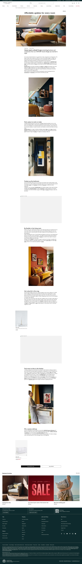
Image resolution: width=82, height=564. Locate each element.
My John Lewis (73, 0)
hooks (26, 303)
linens (25, 64)
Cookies (39, 544)
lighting (35, 131)
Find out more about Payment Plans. (7, 550)
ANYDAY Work (27, 129)
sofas (29, 67)
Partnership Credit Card (45, 521)
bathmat (35, 184)
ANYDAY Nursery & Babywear (49, 430)
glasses (25, 378)
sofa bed (41, 300)
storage (25, 130)
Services (23, 521)
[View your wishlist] (76, 3)
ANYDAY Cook (31, 379)
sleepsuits (27, 432)
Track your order (4, 535)
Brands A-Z (23, 532)
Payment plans (44, 519)
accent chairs (48, 240)
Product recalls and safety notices (19, 544)
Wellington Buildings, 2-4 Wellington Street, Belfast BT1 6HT (10, 549)
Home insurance (44, 525)
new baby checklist (40, 432)
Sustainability (43, 544)
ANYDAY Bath (37, 187)
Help (63, 0)
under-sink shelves (33, 188)
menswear (32, 72)
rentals (42, 241)
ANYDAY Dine (42, 374)
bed (36, 64)
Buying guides (24, 523)
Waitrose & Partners (64, 521)
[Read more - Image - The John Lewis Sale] (41, 488)
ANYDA (31, 239)
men (43, 189)
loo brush (44, 184)
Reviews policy (52, 544)
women (47, 189)
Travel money (43, 523)
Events (23, 538)
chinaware (53, 377)
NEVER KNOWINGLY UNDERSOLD (7, 0)
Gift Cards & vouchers (25, 519)
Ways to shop (59, 0)
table (50, 372)
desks (47, 129)
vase (36, 303)
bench (28, 373)
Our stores (78, 0)
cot (48, 431)
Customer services (5, 521)
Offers (23, 536)
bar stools (42, 373)
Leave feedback (5, 512)
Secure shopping (11, 544)
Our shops (3, 525)
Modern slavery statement (28, 544)
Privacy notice (35, 544)
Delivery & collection (5, 533)
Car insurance (43, 530)
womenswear (26, 72)
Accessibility (47, 544)
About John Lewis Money (45, 534)
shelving (41, 66)
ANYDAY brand (53, 61)
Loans (42, 532)
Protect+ (62, 530)
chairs (51, 129)
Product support (4, 523)
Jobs (61, 519)
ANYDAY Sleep (46, 62)
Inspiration (23, 534)
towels (30, 184)
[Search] (31, 3)
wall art (34, 377)
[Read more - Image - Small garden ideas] (15, 488)
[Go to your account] (74, 3)
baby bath (55, 431)
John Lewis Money (68, 0)
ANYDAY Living (27, 66)
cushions (46, 66)
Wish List (23, 530)
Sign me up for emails (33, 512)
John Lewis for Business (64, 525)
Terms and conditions (5, 544)
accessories (42, 188)
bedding (51, 431)
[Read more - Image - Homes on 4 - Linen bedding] (67, 488)
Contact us (4, 519)
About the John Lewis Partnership (66, 523)
